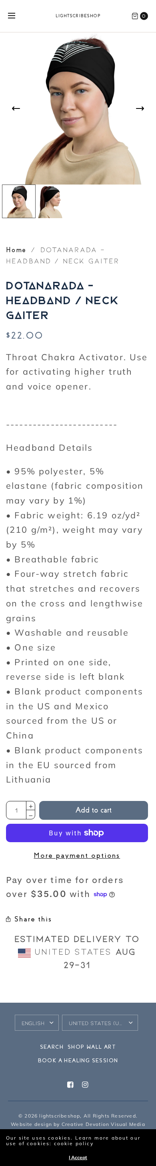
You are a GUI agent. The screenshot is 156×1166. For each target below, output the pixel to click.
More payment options (77, 855)
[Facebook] (70, 1085)
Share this (33, 919)
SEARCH (52, 1047)
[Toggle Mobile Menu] (17, 16)
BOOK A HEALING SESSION (78, 1061)
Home (16, 250)
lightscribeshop (78, 16)
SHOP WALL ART (92, 1047)
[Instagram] (85, 1085)
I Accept (78, 1157)
